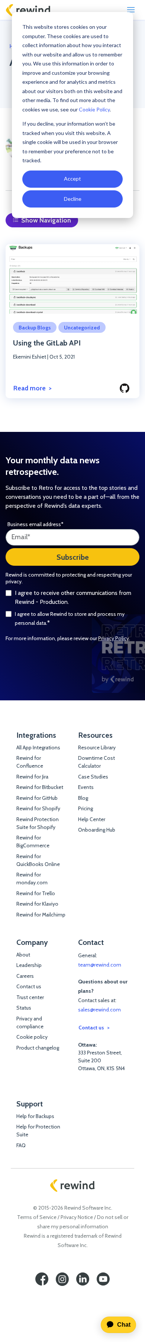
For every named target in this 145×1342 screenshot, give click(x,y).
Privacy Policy (113, 638)
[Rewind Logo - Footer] (72, 1185)
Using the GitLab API (47, 342)
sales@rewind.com (99, 1009)
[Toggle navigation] (131, 10)
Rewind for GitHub (37, 798)
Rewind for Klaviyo (37, 903)
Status (23, 1007)
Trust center (30, 997)
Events (86, 787)
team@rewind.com (99, 964)
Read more (29, 388)
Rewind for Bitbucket (39, 787)
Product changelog (37, 1047)
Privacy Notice (77, 1217)
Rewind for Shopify (38, 808)
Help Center (91, 819)
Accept (72, 178)
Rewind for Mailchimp (40, 914)
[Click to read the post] (72, 278)
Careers (25, 976)
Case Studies (93, 776)
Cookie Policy (94, 109)
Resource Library (97, 747)
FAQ (21, 1145)
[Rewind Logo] (28, 10)
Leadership (29, 965)
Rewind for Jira (32, 776)
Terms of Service (37, 1217)
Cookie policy (32, 1037)
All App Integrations (38, 747)
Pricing (85, 808)
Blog (83, 798)
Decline (72, 199)
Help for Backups (35, 1116)
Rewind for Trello (35, 893)
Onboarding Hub (96, 829)
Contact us (28, 986)
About (23, 954)
